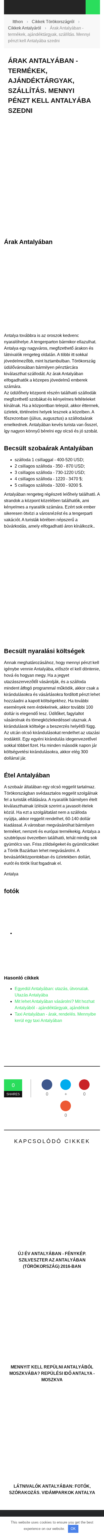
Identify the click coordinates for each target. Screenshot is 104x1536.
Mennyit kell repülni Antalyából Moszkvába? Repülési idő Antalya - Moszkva (52, 1373)
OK (73, 1529)
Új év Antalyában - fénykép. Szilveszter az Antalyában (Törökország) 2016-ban (52, 1260)
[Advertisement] (52, 176)
